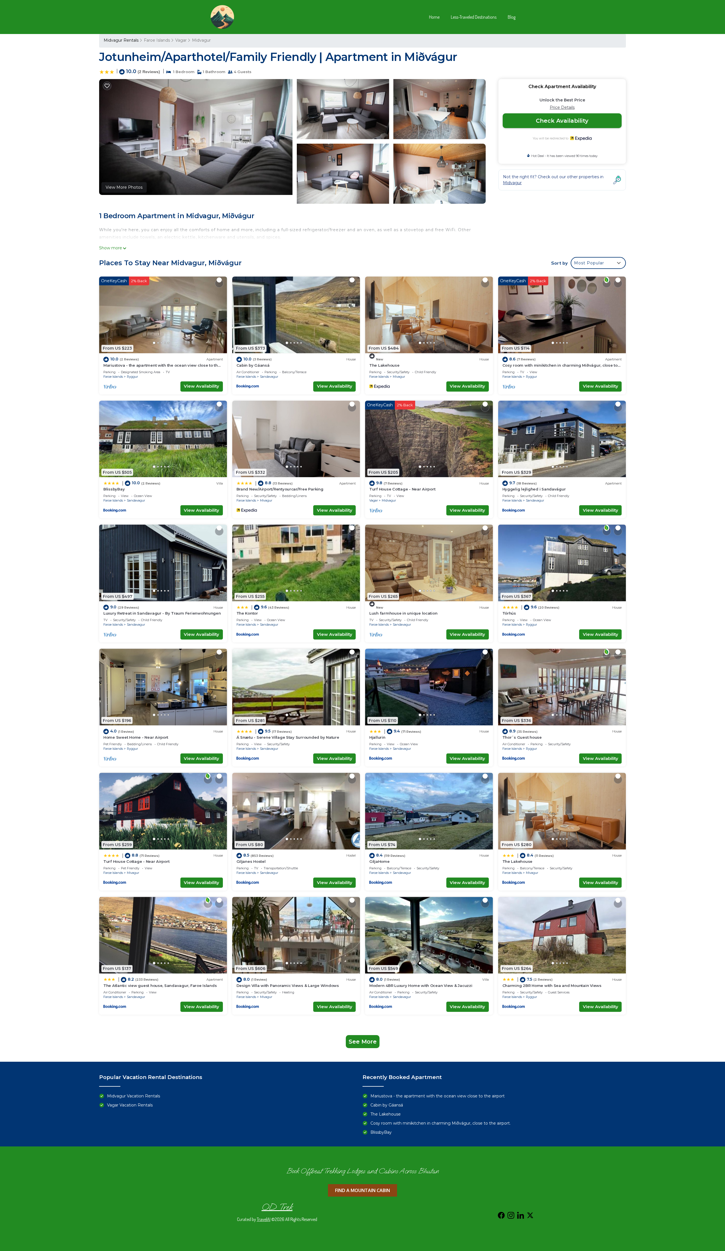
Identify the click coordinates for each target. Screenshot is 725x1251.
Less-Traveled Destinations (473, 17)
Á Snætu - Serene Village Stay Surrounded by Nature (287, 737)
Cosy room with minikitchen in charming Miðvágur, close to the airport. (440, 1123)
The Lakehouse (384, 365)
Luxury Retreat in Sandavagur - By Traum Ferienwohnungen (162, 613)
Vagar (181, 40)
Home (434, 17)
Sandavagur (269, 377)
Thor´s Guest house (522, 737)
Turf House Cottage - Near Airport (402, 489)
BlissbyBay (114, 489)
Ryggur (132, 377)
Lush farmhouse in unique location (403, 613)
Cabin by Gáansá (253, 365)
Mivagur (399, 377)
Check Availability (562, 120)
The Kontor (247, 613)
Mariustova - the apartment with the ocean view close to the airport (437, 1096)
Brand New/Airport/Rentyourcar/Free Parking (279, 489)
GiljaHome (379, 861)
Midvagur (201, 40)
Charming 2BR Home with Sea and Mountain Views (552, 985)
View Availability (201, 386)
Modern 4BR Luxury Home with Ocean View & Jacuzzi (420, 985)
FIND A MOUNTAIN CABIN (362, 1190)
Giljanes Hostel (251, 861)
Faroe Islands (157, 40)
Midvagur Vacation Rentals (133, 1096)
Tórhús (509, 613)
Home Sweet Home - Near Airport (135, 737)
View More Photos (124, 187)
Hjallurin (377, 737)
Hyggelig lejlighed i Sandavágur (534, 489)
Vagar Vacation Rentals (130, 1105)
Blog (511, 17)
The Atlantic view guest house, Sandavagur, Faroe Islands (160, 985)
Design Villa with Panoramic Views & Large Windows (287, 985)
